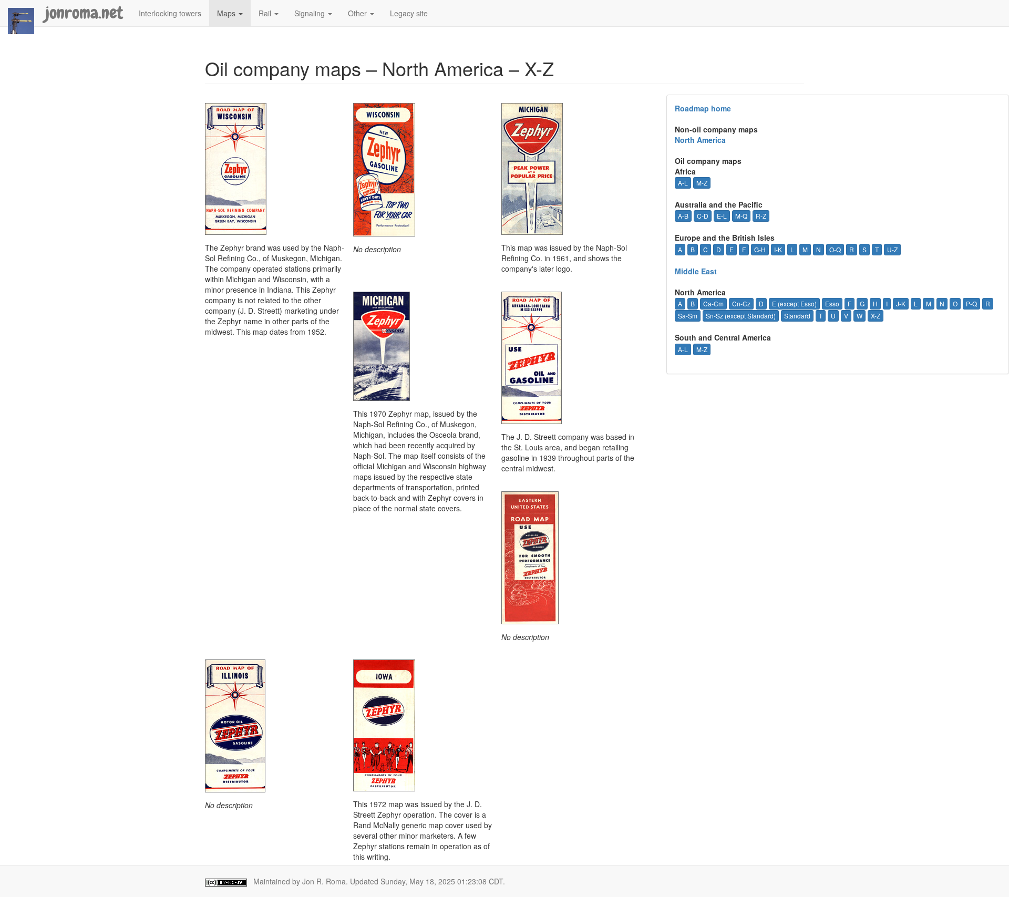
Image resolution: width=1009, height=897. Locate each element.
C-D (702, 215)
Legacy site (409, 13)
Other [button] (358, 13)
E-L (722, 215)
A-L (683, 182)
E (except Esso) (794, 303)
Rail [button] (266, 13)
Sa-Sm (687, 315)
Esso (832, 303)
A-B (683, 215)
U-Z (892, 249)
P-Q (971, 303)
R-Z (761, 215)
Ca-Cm (713, 303)
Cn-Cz (741, 303)
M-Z (701, 182)
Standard (797, 315)
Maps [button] (227, 13)
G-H (760, 249)
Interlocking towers (170, 13)
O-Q (835, 249)
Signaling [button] (310, 13)
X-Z (875, 315)
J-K (900, 303)
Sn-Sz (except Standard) (741, 315)
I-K (778, 249)
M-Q (741, 215)
